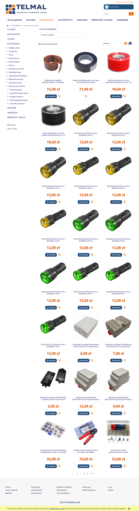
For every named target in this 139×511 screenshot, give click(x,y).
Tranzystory (13, 51)
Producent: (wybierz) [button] (47, 35)
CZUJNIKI (11, 29)
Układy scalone (14, 48)
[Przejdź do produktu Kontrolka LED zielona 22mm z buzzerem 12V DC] (53, 275)
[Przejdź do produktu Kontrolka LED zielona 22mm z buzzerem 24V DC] (118, 222)
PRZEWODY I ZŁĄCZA (16, 117)
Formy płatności (62, 490)
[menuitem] (14, 20)
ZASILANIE (11, 107)
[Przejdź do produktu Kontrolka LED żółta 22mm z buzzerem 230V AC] (85, 117)
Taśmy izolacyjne (16, 90)
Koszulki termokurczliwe (19, 93)
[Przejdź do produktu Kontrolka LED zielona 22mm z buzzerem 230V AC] (85, 222)
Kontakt (110, 490)
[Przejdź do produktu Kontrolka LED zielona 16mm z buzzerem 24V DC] (118, 275)
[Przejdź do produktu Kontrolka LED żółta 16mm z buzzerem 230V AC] (85, 169)
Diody (11, 55)
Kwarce (11, 65)
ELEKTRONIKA (13, 43)
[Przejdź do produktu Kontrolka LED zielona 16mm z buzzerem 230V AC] (85, 275)
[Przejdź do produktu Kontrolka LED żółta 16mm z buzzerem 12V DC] (53, 222)
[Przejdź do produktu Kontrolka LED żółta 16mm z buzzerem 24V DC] (118, 169)
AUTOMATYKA (13, 34)
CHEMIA (10, 39)
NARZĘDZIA (12, 112)
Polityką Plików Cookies (57, 508)
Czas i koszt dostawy (63, 493)
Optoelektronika (15, 72)
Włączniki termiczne (16, 79)
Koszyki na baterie (16, 96)
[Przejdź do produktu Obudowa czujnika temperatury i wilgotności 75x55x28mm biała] (85, 328)
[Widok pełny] (130, 43)
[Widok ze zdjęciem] (125, 43)
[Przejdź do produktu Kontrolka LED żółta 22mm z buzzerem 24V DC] (118, 117)
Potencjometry (14, 62)
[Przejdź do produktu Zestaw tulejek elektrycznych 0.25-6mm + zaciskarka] (85, 434)
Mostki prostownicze (16, 69)
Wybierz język (11, 125)
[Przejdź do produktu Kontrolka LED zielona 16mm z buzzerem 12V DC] (53, 328)
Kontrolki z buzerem (17, 103)
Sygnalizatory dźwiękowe (18, 76)
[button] (59, 96)
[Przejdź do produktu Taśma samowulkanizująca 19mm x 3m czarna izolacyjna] (85, 64)
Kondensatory (14, 58)
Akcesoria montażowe (17, 86)
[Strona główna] (26, 9)
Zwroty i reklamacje (11, 490)
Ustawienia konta (36, 493)
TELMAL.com (73, 502)
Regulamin (8, 493)
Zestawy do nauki (15, 83)
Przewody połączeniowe (19, 100)
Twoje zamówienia (36, 490)
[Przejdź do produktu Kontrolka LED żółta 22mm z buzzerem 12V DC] (53, 169)
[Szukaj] (131, 13)
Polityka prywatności (88, 490)
